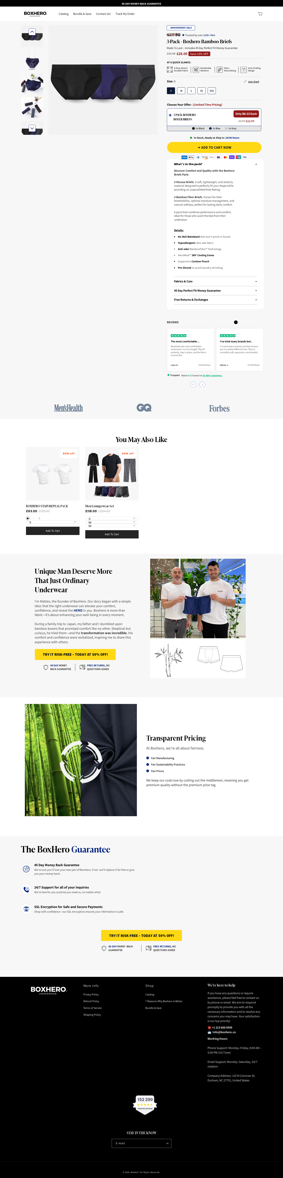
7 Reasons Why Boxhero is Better (164, 1001)
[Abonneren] (167, 1143)
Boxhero (134, 1172)
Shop (149, 985)
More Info (91, 985)
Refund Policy (91, 1001)
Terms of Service (92, 1008)
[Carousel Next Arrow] (32, 128)
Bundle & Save (153, 1008)
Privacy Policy (91, 994)
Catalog (149, 994)
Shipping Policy (92, 1014)
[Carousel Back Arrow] (32, 31)
